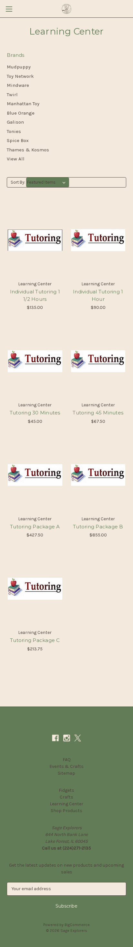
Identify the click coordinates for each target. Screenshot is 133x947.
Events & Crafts (66, 766)
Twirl (12, 94)
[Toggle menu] (9, 9)
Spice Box (18, 140)
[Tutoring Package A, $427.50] (35, 475)
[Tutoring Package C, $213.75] (35, 589)
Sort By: (18, 182)
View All (16, 159)
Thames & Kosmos (28, 150)
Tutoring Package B (98, 527)
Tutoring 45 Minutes (98, 413)
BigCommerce (77, 924)
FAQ (67, 759)
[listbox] (47, 182)
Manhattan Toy (23, 104)
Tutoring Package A (35, 527)
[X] (77, 738)
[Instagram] (66, 738)
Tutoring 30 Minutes (35, 413)
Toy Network (20, 76)
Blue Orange (21, 113)
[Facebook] (55, 738)
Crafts (66, 797)
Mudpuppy (19, 67)
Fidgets (66, 790)
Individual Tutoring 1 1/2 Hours (35, 295)
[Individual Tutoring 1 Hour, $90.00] (98, 240)
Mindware (18, 85)
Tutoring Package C (35, 640)
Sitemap (66, 773)
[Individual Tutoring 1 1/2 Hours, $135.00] (35, 240)
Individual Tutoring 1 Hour (98, 295)
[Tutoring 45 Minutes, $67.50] (98, 361)
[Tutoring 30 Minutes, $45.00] (35, 361)
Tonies (14, 131)
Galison (15, 122)
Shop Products (66, 810)
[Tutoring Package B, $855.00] (98, 475)
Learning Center (66, 804)
